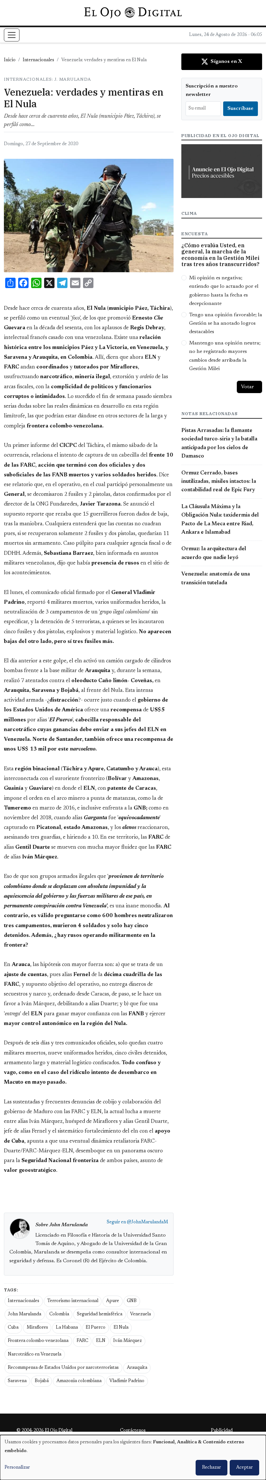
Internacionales (38, 60)
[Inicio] (132, 12)
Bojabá (42, 1381)
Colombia (59, 1314)
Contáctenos (133, 1430)
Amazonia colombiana (79, 1381)
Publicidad (222, 1430)
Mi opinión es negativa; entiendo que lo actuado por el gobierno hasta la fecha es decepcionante (224, 290)
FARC (82, 1341)
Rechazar (211, 1467)
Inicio (10, 60)
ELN (100, 1341)
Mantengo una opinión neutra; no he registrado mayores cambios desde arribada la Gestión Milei (224, 356)
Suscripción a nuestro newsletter (212, 90)
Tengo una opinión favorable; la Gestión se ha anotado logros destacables (225, 323)
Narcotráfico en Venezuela (34, 1354)
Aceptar (244, 1467)
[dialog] (133, 1457)
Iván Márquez (127, 1341)
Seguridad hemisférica (99, 1314)
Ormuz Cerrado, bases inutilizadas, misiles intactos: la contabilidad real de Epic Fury (218, 482)
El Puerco (95, 1327)
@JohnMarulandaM (147, 1222)
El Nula (121, 1327)
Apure (112, 1301)
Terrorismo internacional (72, 1301)
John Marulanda (24, 1314)
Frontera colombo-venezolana (38, 1341)
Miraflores (37, 1327)
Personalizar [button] (17, 1467)
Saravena (17, 1381)
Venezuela (140, 1314)
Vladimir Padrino (126, 1381)
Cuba (13, 1327)
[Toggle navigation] (11, 35)
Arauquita (137, 1368)
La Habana (67, 1327)
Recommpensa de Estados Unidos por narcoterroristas (63, 1368)
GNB (132, 1301)
